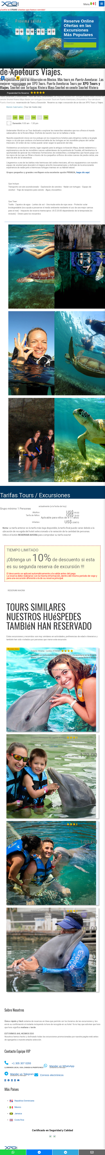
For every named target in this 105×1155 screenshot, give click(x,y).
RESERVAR (69, 44)
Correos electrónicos (52, 1075)
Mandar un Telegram (22, 1074)
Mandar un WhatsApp (61, 1066)
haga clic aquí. (83, 172)
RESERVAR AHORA (16, 590)
